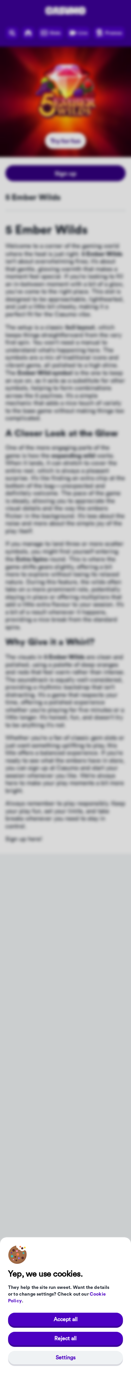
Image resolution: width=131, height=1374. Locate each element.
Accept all (66, 1319)
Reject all (65, 1338)
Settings (66, 1357)
